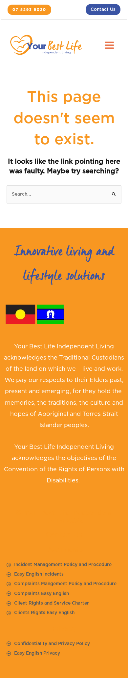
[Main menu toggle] (109, 45)
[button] (29, 10)
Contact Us (103, 9)
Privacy (64, 628)
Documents (64, 549)
